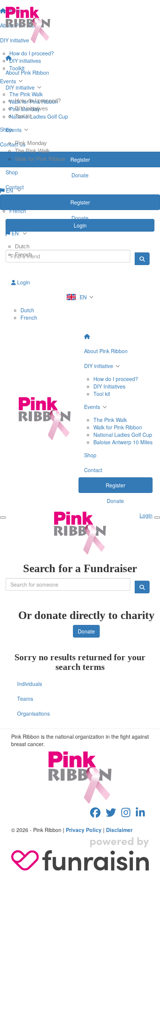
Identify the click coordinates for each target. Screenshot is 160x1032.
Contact (15, 187)
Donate (80, 218)
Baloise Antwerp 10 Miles (123, 442)
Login (23, 282)
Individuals (29, 683)
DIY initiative (20, 87)
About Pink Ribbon (27, 72)
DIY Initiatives (109, 386)
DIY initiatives (31, 108)
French (23, 254)
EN (15, 233)
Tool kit (23, 116)
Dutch (22, 246)
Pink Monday (31, 143)
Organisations (33, 713)
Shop (12, 172)
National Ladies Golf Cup (122, 434)
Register (80, 202)
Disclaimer (119, 829)
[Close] (157, 517)
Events (14, 129)
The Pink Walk (32, 151)
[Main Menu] (3, 517)
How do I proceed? (38, 100)
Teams (25, 698)
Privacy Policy (84, 829)
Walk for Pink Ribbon (40, 159)
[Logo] (80, 25)
